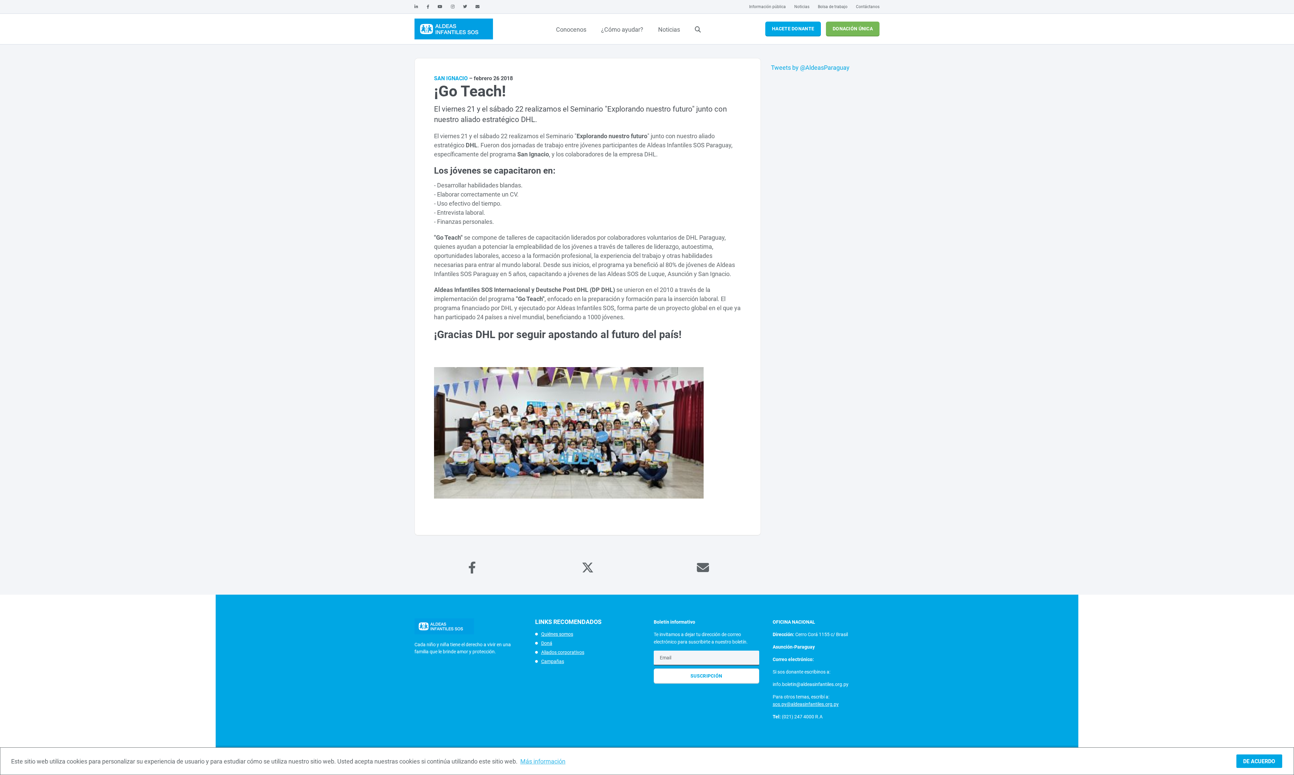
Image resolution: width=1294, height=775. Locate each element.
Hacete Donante (793, 28)
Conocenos (571, 29)
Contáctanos (868, 6)
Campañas (552, 661)
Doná (546, 643)
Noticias (801, 6)
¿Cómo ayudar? (622, 29)
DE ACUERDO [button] (1259, 761)
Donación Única (853, 28)
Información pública (767, 6)
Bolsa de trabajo (833, 6)
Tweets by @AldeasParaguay (810, 67)
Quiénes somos (557, 634)
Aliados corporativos (562, 652)
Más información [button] (542, 761)
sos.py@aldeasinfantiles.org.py (806, 704)
